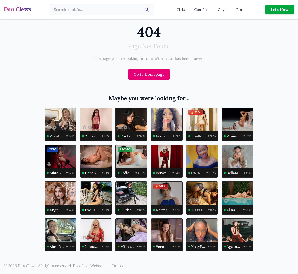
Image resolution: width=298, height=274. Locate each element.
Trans (241, 9)
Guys (222, 9)
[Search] (146, 9)
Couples (201, 9)
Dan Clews (17, 9)
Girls (180, 9)
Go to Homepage (149, 74)
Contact (118, 265)
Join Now (280, 9)
